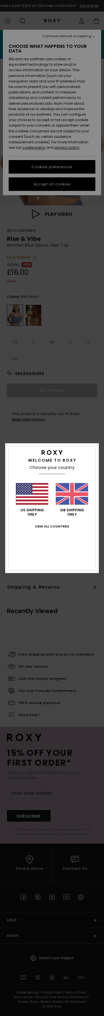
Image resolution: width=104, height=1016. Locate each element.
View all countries (52, 526)
